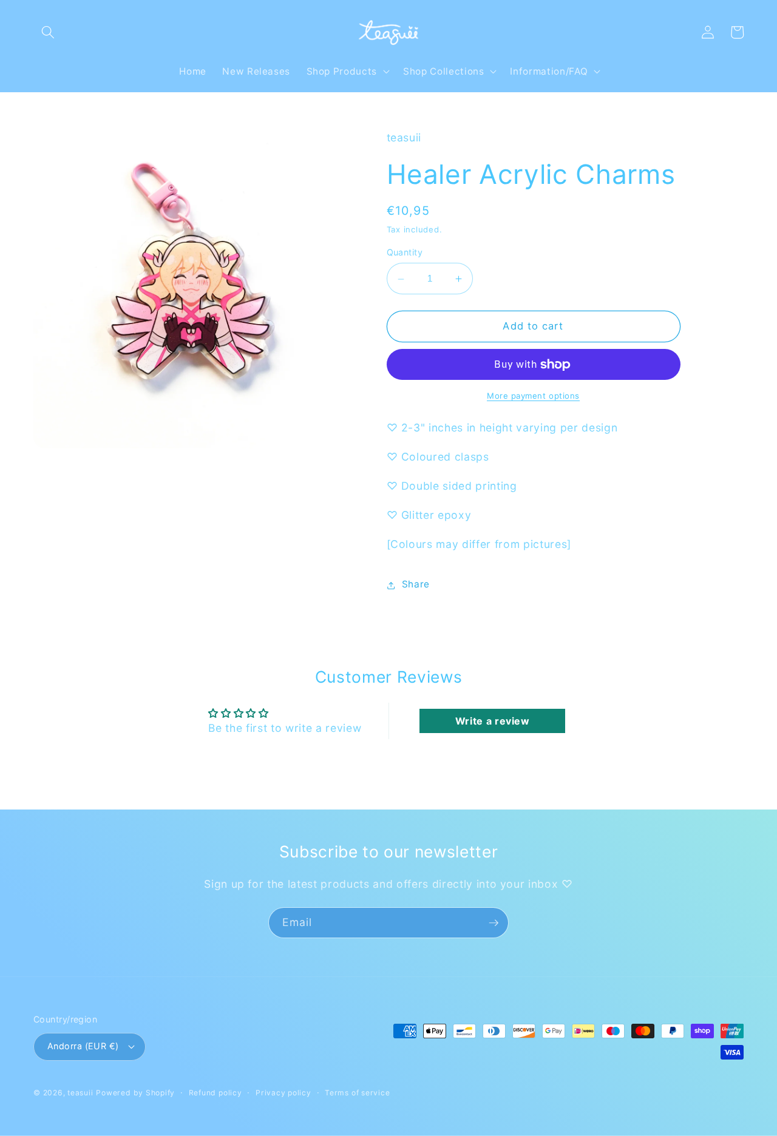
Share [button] (416, 584)
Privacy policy (283, 1092)
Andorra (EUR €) (83, 1046)
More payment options (533, 396)
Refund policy (215, 1092)
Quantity (405, 253)
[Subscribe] (493, 923)
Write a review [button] (492, 721)
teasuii (80, 1092)
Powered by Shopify (135, 1092)
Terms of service (357, 1092)
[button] (48, 32)
